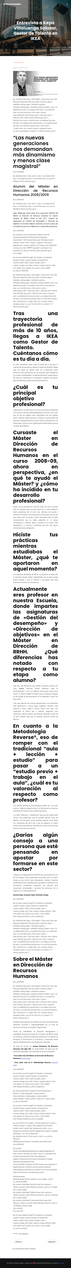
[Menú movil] (67, 4)
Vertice (61, 1263)
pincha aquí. (26, 1058)
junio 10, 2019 (18, 68)
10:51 (26, 68)
